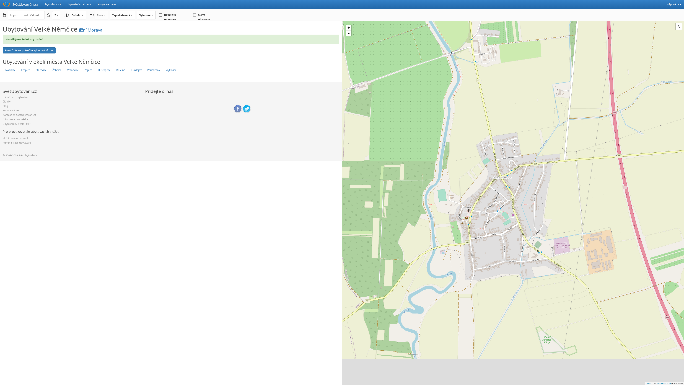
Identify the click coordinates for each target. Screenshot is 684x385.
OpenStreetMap (663, 383)
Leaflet (649, 383)
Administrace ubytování (17, 142)
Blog (5, 106)
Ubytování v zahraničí (79, 4)
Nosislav (10, 70)
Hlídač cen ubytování (15, 97)
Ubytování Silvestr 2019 (16, 123)
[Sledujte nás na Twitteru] (246, 108)
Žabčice (56, 70)
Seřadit (76, 15)
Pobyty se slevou (107, 4)
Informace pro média (15, 119)
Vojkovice (171, 70)
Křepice (25, 70)
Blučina (120, 70)
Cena (100, 15)
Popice (88, 70)
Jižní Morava (90, 30)
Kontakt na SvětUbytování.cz (19, 115)
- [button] (349, 33)
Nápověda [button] (673, 4)
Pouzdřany (153, 70)
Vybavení (145, 15)
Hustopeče (104, 70)
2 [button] (55, 15)
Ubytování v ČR (52, 4)
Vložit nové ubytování (15, 138)
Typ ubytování (121, 15)
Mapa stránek (11, 110)
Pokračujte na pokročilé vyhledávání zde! (29, 50)
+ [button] (349, 27)
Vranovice (73, 70)
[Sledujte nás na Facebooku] (237, 108)
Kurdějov (136, 70)
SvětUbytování (25, 4)
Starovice (41, 70)
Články (7, 101)
